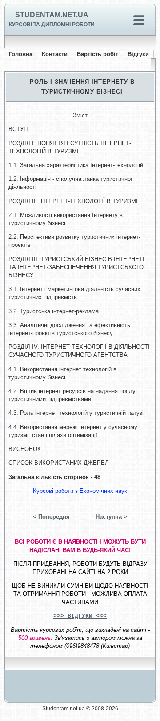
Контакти (55, 54)
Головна (20, 54)
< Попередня (51, 516)
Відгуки (138, 54)
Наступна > (111, 516)
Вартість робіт (97, 54)
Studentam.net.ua (51, 15)
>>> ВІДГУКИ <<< (80, 616)
